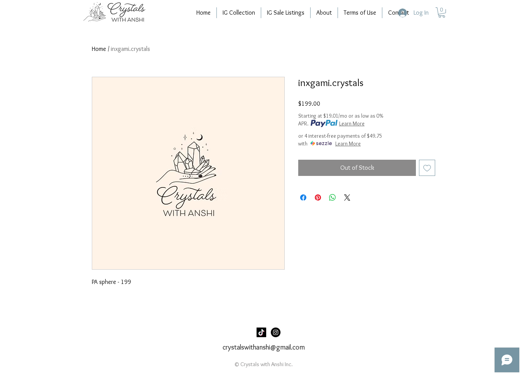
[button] (442, 12)
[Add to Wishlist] (427, 168)
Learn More (352, 123)
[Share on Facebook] (303, 197)
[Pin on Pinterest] (318, 197)
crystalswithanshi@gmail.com (264, 347)
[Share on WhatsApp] (332, 197)
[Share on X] (347, 197)
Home (99, 48)
